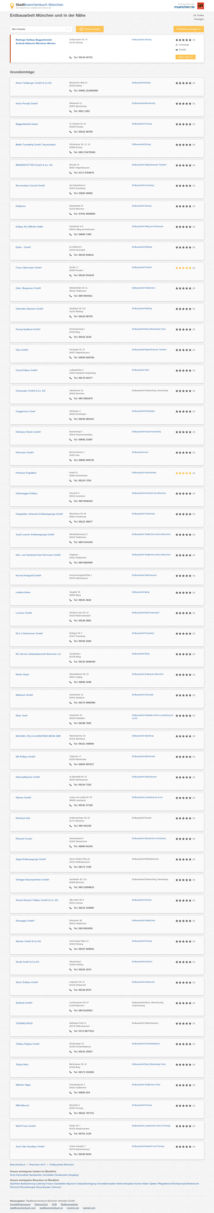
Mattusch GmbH (24, 695)
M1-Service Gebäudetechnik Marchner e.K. (39, 654)
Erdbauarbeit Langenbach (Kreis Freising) (151, 1126)
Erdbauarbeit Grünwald (142, 695)
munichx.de (73, 1207)
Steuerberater (43, 1187)
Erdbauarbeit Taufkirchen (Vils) (146, 1084)
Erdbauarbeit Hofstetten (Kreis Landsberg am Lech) (152, 716)
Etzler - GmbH (23, 247)
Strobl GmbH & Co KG (27, 961)
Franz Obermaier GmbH (28, 267)
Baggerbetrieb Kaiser (27, 124)
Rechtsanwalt (179, 1183)
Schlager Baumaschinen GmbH (32, 879)
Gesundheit (22, 1175)
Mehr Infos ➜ (186, 57)
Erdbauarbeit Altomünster (143, 756)
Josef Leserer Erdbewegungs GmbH (35, 534)
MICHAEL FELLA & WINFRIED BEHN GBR (38, 736)
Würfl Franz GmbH (26, 1126)
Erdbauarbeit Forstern (142, 267)
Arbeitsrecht (192, 1183)
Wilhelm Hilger (23, 1084)
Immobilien (48, 1175)
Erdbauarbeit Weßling (142, 247)
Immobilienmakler (106, 1183)
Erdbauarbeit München (62, 1164)
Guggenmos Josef (25, 411)
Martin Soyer (22, 674)
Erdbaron (21, 206)
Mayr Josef (21, 715)
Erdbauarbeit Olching (141, 39)
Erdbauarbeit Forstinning (143, 514)
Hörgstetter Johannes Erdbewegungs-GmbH (39, 514)
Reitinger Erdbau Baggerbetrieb (36, 41)
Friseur (49, 1183)
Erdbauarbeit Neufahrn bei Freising (148, 1146)
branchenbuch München (39, 5)
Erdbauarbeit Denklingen (143, 411)
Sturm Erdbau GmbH (27, 982)
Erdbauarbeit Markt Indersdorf (145, 613)
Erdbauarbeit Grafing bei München (148, 674)
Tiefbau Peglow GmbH (27, 1044)
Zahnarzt (56, 1187)
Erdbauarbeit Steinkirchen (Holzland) (149, 838)
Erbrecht (14, 1187)
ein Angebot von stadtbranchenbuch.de (33, 8)
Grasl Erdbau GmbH (26, 370)
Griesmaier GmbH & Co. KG (30, 390)
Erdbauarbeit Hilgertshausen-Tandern (149, 165)
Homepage (184, 45)
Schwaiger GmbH (25, 920)
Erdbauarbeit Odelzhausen (144, 575)
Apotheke (15, 1183)
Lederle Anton (23, 592)
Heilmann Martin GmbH (28, 432)
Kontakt (182, 49)
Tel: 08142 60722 (83, 57)
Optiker (153, 1183)
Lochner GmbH (24, 613)
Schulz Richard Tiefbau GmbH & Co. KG (37, 900)
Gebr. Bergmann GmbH (28, 288)
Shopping (73, 1175)
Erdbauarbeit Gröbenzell (143, 982)
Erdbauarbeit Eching (141, 144)
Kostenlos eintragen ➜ (189, 29)
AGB (54, 1204)
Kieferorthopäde (124, 1183)
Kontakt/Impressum (20, 1204)
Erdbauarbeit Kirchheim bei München (149, 493)
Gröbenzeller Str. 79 (78, 41)
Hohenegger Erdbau (26, 493)
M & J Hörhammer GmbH (29, 633)
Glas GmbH (22, 349)
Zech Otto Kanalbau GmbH (30, 1146)
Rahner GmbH (23, 797)
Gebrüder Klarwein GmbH (29, 308)
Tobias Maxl (22, 1064)
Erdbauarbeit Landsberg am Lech (147, 797)
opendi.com (89, 1207)
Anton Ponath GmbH (27, 103)
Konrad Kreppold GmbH (28, 575)
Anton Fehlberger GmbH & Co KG (34, 83)
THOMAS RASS (24, 1023)
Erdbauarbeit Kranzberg (143, 185)
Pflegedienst (164, 1183)
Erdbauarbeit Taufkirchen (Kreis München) (151, 534)
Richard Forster (24, 838)
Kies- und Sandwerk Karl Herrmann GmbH (38, 555)
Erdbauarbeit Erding (141, 83)
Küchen (138, 1183)
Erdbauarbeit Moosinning (143, 103)
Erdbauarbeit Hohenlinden (144, 472)
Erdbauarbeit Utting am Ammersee (147, 226)
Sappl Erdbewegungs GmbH (31, 859)
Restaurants (61, 1175)
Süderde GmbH (24, 1002)
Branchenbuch (17, 1164)
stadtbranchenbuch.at (51, 1207)
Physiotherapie (27, 1187)
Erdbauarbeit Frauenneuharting (146, 432)
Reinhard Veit (23, 818)
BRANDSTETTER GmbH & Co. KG (34, 165)
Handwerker (35, 1175)
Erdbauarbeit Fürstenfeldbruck (146, 1044)
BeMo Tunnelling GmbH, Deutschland (36, 144)
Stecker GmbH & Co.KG (28, 941)
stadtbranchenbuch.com (23, 1207)
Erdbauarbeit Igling (140, 592)
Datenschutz (41, 1204)
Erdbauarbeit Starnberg (142, 736)
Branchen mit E (37, 1164)
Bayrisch (71, 1183)
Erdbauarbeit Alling (140, 654)
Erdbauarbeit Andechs (142, 961)
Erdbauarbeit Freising (142, 124)
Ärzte (13, 1175)
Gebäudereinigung (86, 1183)
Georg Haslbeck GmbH (28, 329)
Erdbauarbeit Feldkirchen (143, 288)
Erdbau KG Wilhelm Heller (29, 226)
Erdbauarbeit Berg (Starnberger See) (149, 329)
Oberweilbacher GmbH (28, 777)
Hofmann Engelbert (26, 472)
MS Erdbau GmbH (25, 756)
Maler (146, 1183)
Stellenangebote (69, 1204)
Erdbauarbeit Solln (140, 370)
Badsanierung (28, 1183)
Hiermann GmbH (25, 452)
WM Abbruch (22, 1105)
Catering (40, 1183)
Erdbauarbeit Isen (140, 452)
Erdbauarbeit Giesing (141, 206)
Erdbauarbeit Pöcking (142, 941)
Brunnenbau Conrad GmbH (30, 185)
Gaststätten (60, 1183)
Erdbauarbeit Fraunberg (143, 633)
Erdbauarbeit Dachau (142, 900)
